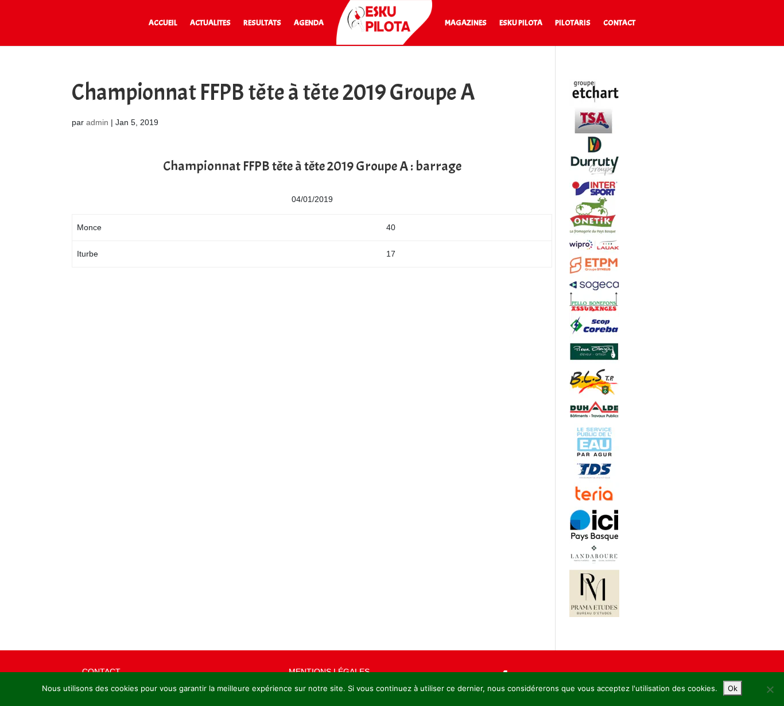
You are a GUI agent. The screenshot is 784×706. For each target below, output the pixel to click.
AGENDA (309, 23)
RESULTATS (262, 23)
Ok (733, 688)
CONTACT (619, 23)
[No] (769, 689)
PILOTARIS (573, 23)
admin (97, 122)
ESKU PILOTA (520, 23)
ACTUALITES (210, 23)
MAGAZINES (466, 23)
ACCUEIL (163, 23)
